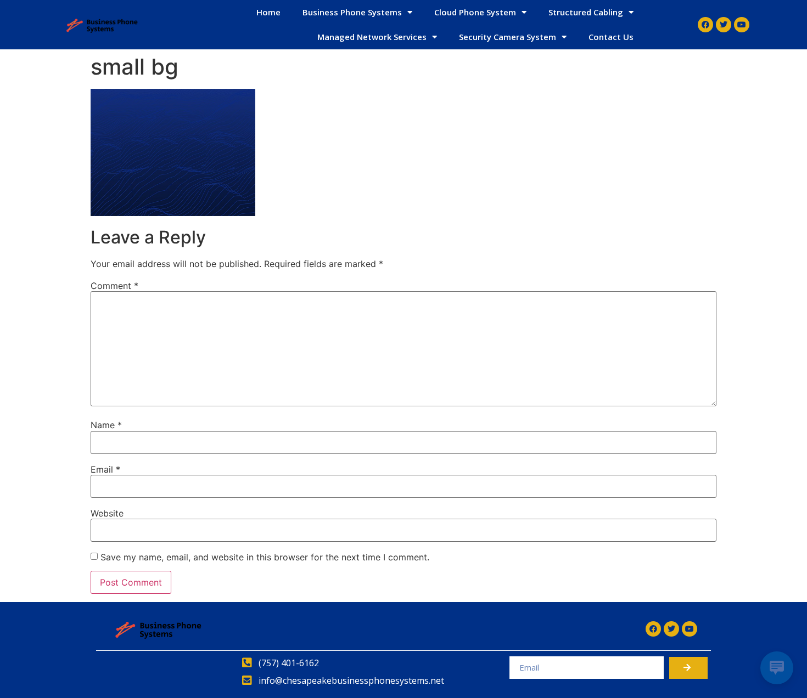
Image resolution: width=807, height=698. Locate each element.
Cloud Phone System (475, 12)
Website (107, 513)
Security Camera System (507, 36)
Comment (114, 285)
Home (268, 12)
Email (105, 469)
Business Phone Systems (352, 12)
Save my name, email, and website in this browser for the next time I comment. (264, 557)
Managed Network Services (372, 36)
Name (106, 425)
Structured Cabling (585, 12)
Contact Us (611, 36)
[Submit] (688, 668)
